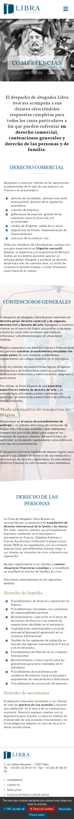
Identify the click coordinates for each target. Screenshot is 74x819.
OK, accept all (15, 809)
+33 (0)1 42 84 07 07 (23, 767)
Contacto (13, 785)
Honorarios (14, 780)
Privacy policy (37, 814)
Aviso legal (14, 790)
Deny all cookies (43, 809)
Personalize (65, 809)
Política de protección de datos (28, 794)
